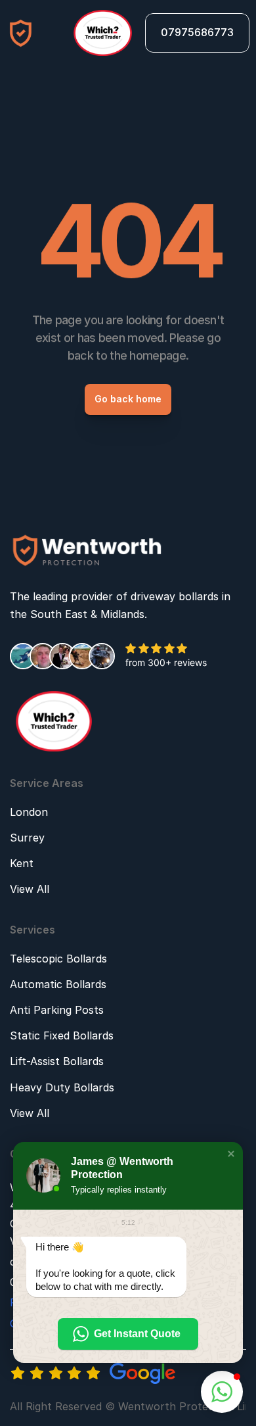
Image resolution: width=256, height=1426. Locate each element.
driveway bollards (175, 596)
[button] (231, 1153)
